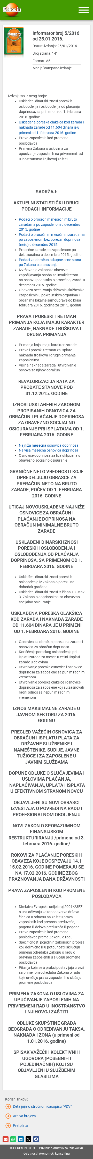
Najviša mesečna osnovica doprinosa (48, 450)
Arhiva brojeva (24, 1116)
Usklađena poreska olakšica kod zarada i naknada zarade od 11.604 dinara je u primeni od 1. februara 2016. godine (51, 127)
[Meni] (84, 10)
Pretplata (20, 1125)
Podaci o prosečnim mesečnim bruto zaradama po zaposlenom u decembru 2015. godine (49, 224)
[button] (6, 1139)
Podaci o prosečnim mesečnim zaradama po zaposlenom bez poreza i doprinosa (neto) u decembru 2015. (52, 239)
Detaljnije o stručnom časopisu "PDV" (42, 1106)
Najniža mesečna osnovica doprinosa (49, 445)
